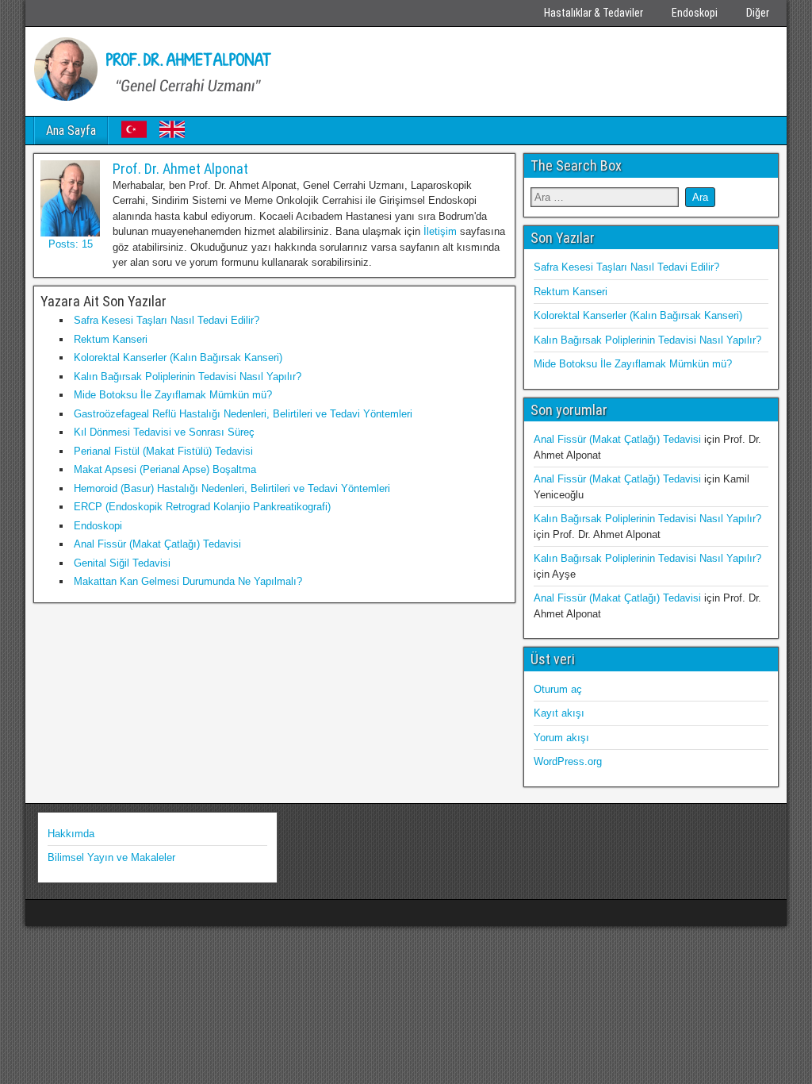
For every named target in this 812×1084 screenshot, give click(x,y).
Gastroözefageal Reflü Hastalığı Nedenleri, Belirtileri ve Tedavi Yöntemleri (243, 414)
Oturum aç (558, 689)
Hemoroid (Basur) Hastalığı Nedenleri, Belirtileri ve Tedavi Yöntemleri (232, 488)
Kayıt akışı (559, 713)
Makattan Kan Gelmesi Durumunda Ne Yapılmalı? (188, 581)
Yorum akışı (561, 738)
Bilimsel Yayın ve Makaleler (111, 857)
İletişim (440, 231)
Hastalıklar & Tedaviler (593, 12)
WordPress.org (568, 761)
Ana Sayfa (71, 130)
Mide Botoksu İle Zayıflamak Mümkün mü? (173, 395)
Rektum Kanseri (110, 339)
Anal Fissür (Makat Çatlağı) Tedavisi (157, 544)
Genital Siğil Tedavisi (122, 563)
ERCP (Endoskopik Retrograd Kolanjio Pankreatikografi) (202, 507)
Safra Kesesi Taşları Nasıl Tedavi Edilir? (166, 320)
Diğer (757, 12)
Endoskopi (695, 12)
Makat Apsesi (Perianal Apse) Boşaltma (165, 469)
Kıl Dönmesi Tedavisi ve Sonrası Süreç (164, 432)
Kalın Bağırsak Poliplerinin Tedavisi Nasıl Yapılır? (187, 376)
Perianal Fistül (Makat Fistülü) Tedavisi (163, 451)
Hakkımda (71, 834)
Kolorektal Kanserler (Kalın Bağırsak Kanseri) (178, 357)
